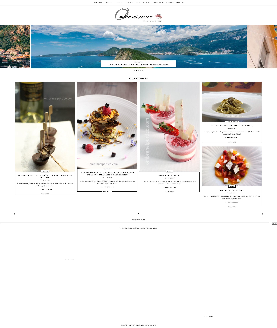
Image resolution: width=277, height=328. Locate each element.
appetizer (45, 171)
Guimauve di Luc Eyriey (232, 190)
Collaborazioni (143, 2)
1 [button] (135, 71)
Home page (97, 2)
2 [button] (137, 71)
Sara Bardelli (153, 228)
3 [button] (139, 71)
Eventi (119, 2)
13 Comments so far (107, 187)
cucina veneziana (232, 121)
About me (109, 2)
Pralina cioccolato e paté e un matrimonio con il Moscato (45, 176)
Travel (169, 2)
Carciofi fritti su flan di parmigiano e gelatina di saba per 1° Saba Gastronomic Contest (107, 174)
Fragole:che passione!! (169, 175)
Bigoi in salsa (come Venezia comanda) (232, 126)
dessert (169, 171)
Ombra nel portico (131, 325)
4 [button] (141, 71)
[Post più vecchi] (262, 214)
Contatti (129, 2)
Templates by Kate (150, 325)
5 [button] (143, 71)
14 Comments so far (45, 189)
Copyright (158, 2)
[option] (138, 46)
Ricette (179, 2)
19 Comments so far (170, 187)
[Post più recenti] (14, 214)
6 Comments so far (232, 137)
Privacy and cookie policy (127, 228)
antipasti (107, 169)
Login (137, 228)
